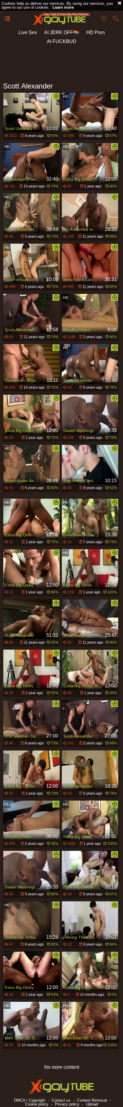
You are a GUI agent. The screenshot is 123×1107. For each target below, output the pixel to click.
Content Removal (92, 1100)
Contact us (61, 1100)
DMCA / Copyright (29, 1100)
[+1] (7, 19)
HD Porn (95, 32)
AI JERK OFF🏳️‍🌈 (61, 32)
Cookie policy (36, 1104)
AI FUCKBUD (61, 41)
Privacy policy (67, 1104)
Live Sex (28, 32)
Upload (92, 1104)
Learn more (63, 7)
